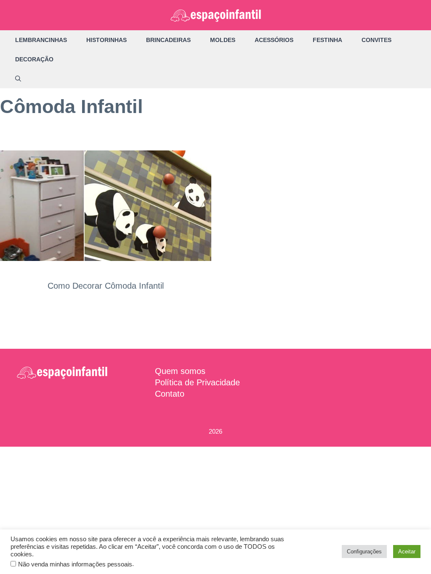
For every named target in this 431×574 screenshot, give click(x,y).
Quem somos (180, 371)
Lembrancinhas (41, 40)
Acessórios (274, 40)
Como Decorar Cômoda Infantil (106, 285)
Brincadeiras (168, 40)
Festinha (327, 40)
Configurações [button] (364, 551)
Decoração (34, 59)
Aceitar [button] (406, 551)
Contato (169, 393)
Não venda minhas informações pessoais (75, 564)
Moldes (222, 40)
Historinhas (106, 40)
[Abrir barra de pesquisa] (18, 78)
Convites (376, 40)
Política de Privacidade (197, 382)
